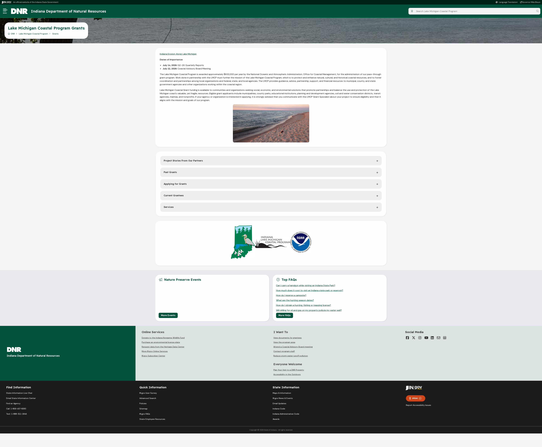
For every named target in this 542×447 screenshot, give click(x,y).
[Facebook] (407, 337)
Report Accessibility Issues (418, 405)
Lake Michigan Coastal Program (33, 33)
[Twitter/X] (413, 337)
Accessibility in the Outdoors (287, 374)
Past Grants (170, 172)
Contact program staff (284, 351)
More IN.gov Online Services (155, 351)
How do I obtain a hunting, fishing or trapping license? (303, 305)
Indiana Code (279, 408)
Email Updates (279, 403)
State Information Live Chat (19, 393)
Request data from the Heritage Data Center (163, 346)
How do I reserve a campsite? (291, 295)
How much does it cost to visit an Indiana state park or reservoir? (309, 290)
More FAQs (284, 315)
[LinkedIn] (432, 337)
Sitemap (143, 408)
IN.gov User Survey (148, 393)
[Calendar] (444, 337)
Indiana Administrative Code (286, 414)
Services (169, 207)
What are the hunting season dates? (295, 300)
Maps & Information (282, 393)
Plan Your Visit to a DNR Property (288, 370)
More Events (168, 315)
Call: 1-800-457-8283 (16, 408)
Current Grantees (174, 195)
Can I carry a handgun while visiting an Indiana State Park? (305, 285)
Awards (276, 419)
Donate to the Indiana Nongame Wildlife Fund (163, 337)
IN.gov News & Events (283, 398)
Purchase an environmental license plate (161, 342)
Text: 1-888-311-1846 (16, 414)
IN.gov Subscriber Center (153, 355)
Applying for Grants (175, 183)
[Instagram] (420, 337)
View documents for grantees (287, 337)
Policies (143, 403)
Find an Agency (13, 403)
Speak (415, 398)
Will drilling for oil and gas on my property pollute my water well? (309, 310)
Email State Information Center (21, 398)
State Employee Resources (152, 419)
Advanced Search (147, 398)
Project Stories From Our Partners (183, 160)
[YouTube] (426, 337)
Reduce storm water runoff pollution (290, 355)
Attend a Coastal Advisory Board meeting (293, 346)
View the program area (284, 342)
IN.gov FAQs (144, 414)
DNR (13, 33)
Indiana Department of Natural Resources (68, 11)
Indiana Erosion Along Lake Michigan (178, 53)
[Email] (438, 337)
